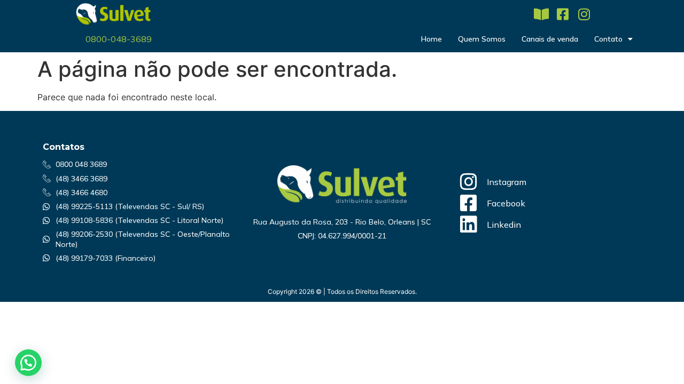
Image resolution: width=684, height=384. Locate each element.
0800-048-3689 (119, 39)
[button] (28, 362)
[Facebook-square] (562, 14)
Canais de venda (550, 39)
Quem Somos (482, 39)
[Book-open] (541, 14)
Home (431, 39)
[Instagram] (583, 14)
